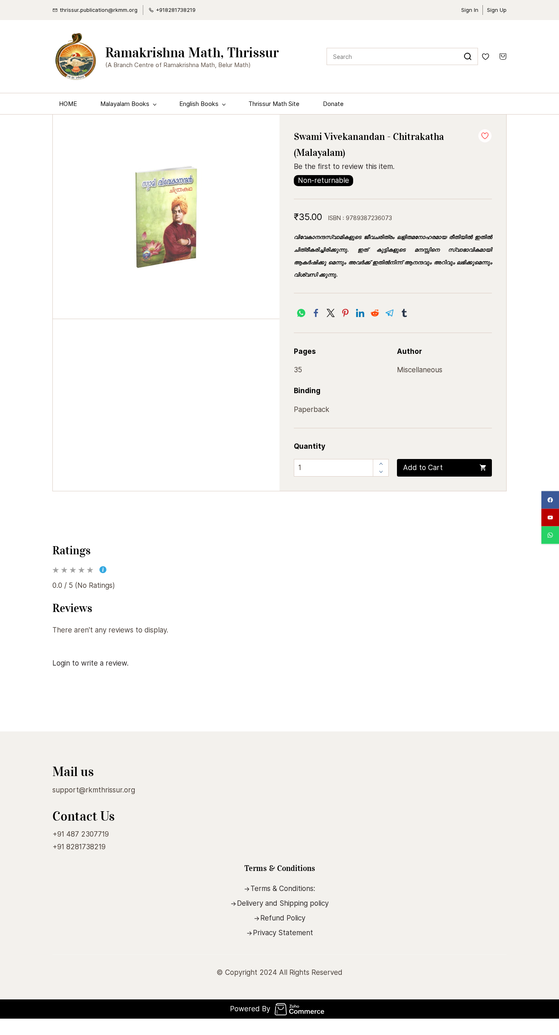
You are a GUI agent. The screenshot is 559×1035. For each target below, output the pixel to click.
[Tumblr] (404, 313)
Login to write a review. (90, 663)
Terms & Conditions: (282, 888)
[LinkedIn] (360, 313)
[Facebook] (316, 313)
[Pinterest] (345, 313)
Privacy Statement (283, 933)
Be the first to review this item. (344, 166)
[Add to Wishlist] (485, 136)
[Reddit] (375, 313)
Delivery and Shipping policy (283, 903)
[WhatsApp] (301, 313)
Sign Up (497, 10)
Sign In (469, 10)
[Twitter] (331, 313)
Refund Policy (282, 918)
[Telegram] (389, 313)
